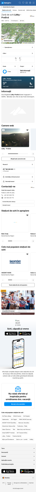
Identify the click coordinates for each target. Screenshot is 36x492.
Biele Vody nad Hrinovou (23, 429)
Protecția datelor (9, 483)
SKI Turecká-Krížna (22, 432)
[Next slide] (33, 153)
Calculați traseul (6, 205)
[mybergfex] (30, 3)
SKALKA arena (17, 416)
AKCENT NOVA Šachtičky (9, 422)
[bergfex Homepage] (6, 3)
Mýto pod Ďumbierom (8, 439)
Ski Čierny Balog (6, 416)
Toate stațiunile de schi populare (18, 285)
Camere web (21, 10)
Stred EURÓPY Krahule (8, 432)
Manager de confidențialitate (20, 482)
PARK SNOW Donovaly (25, 419)
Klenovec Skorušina (23, 422)
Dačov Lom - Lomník (21, 439)
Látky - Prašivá (6, 436)
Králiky (31, 439)
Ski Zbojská (26, 416)
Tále (14, 429)
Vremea (14, 10)
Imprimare (31, 482)
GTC (3, 482)
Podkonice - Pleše (22, 426)
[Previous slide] (3, 153)
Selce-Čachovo (6, 429)
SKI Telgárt (14, 419)
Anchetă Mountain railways (8, 201)
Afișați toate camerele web (18, 159)
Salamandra (5, 419)
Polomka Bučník (17, 436)
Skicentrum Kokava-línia (8, 426)
